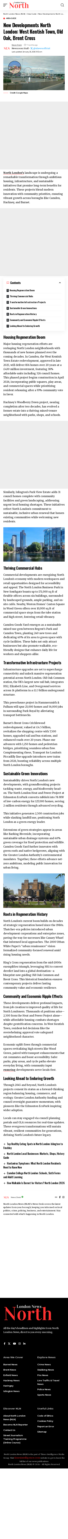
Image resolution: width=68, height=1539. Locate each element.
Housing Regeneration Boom (22, 290)
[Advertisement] (34, 135)
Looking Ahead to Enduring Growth (25, 326)
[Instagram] (63, 1197)
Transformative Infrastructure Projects (28, 302)
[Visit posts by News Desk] (6, 48)
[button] (6, 5)
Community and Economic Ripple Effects (27, 320)
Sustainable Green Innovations (23, 308)
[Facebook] (60, 1197)
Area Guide (11, 18)
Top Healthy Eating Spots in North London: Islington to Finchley (33, 1146)
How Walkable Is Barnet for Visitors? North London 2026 (36, 1183)
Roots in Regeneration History (23, 314)
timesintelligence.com (27, 1457)
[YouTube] (14, 1344)
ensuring (9, 1069)
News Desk (17, 45)
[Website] (56, 1197)
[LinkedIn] (24, 1344)
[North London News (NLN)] (19, 5)
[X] (9, 1344)
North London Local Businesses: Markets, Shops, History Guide (33, 1156)
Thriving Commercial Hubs (21, 296)
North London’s (13, 172)
